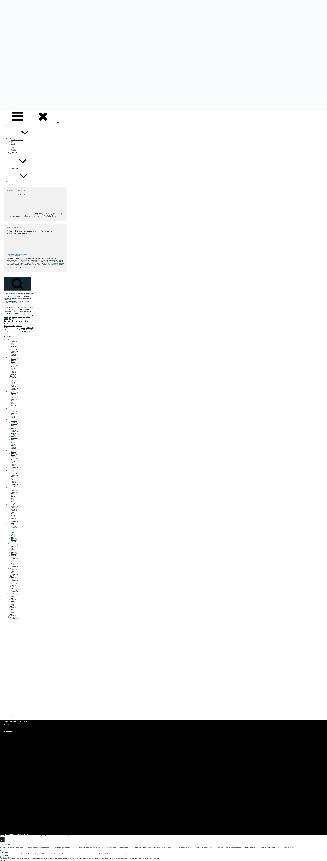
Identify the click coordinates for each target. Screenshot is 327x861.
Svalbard (6, 331)
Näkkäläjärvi (14, 317)
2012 (11, 524)
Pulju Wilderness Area (8, 327)
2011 (11, 543)
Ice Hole (5, 309)
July (12, 366)
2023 (11, 348)
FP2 (17, 307)
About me (13, 183)
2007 (11, 582)
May (12, 343)
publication (19, 325)
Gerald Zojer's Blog (9, 104)
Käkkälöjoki (8, 313)
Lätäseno (18, 315)
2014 (11, 487)
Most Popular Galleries (17, 140)
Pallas (13, 319)
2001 (11, 610)
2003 (11, 606)
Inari (13, 309)
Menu (57, 122)
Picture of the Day (12, 152)
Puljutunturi (24, 325)
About (9, 181)
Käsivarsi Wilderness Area (18, 313)
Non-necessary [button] (4, 855)
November (14, 360)
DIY (8, 167)
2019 (11, 408)
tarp (15, 331)
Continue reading (51, 216)
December (13, 359)
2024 (11, 340)
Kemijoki (20, 311)
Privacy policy (8, 727)
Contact (13, 184)
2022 (11, 357)
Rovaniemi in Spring (16, 194)
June (12, 368)
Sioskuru (24, 329)
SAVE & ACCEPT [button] (5, 860)
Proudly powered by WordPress (20, 834)
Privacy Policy (8, 834)
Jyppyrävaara (23, 309)
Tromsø (62, 264)
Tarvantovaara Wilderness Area (24, 331)
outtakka (28, 317)
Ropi (11, 329)
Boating (13, 141)
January (13, 346)
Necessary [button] (3, 849)
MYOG (10, 317)
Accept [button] (67, 835)
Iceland (9, 309)
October (13, 349)
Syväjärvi (11, 331)
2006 (11, 587)
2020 (11, 391)
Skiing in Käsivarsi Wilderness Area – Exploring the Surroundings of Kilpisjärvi (30, 232)
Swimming (14, 150)
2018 (11, 419)
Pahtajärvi (7, 319)
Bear (5, 307)
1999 (11, 614)
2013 (11, 504)
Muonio (6, 317)
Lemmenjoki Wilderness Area (10, 315)
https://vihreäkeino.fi (9, 301)
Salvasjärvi (19, 329)
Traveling (13, 146)
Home (9, 125)
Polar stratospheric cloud (9, 325)
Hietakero (30, 307)
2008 (11, 576)
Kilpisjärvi (27, 311)
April (12, 344)
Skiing (12, 147)
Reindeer (29, 328)
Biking (13, 149)
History (13, 143)
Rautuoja (23, 327)
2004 (11, 602)
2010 (11, 557)
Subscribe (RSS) (8, 716)
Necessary (5, 851)
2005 (11, 593)
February (13, 388)
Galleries (9, 138)
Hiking (13, 144)
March (12, 354)
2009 (11, 568)
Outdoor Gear (14, 168)
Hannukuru (23, 307)
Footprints (13, 307)
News (9, 153)
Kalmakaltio (8, 311)
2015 (11, 470)
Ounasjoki (21, 317)
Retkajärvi (6, 329)
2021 (11, 376)
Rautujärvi (16, 328)
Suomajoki (30, 329)
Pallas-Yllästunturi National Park (17, 322)
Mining (30, 315)
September (14, 341)
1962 (11, 617)
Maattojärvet (24, 315)
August (13, 365)
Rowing (14, 329)
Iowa (16, 309)
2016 (11, 450)
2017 (11, 435)
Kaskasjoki (15, 311)
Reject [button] (70, 835)
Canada (8, 307)
